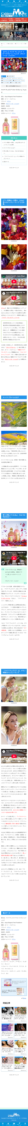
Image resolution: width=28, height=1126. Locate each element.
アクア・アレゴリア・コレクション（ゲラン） (12, 78)
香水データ (6, 161)
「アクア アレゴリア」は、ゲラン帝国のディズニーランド (14, 157)
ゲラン (4, 76)
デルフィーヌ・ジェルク (19, 80)
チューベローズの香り (7, 80)
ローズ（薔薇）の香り (16, 82)
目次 (12, 138)
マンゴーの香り (6, 82)
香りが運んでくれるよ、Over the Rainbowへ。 (14, 152)
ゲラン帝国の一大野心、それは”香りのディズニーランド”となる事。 (14, 143)
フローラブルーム (11, 347)
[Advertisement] (14, 183)
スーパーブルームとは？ (9, 147)
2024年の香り (11, 76)
